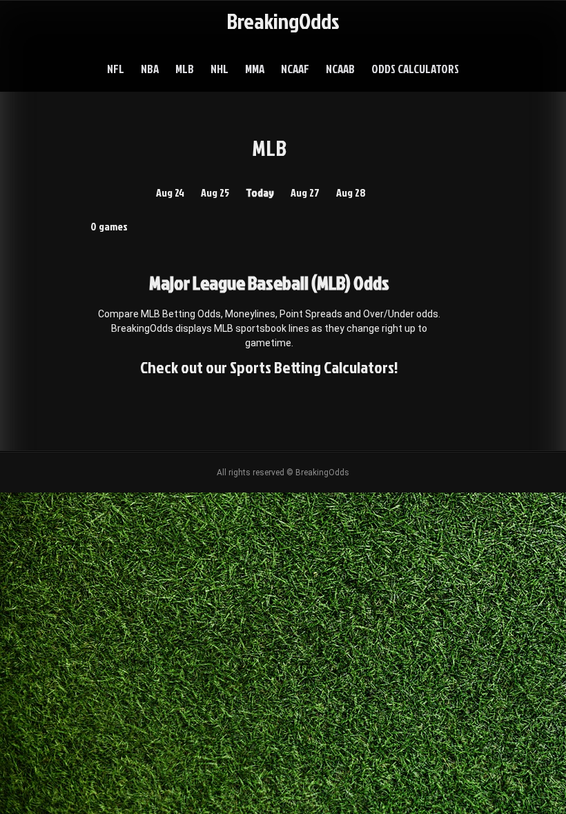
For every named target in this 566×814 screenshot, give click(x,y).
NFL (115, 69)
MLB (184, 69)
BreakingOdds (283, 20)
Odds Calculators (415, 69)
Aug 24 (170, 192)
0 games (109, 226)
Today (260, 192)
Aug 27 (305, 192)
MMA (254, 69)
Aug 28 (351, 192)
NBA (150, 69)
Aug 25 (215, 192)
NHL (219, 69)
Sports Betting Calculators (312, 367)
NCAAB (340, 69)
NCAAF (295, 69)
